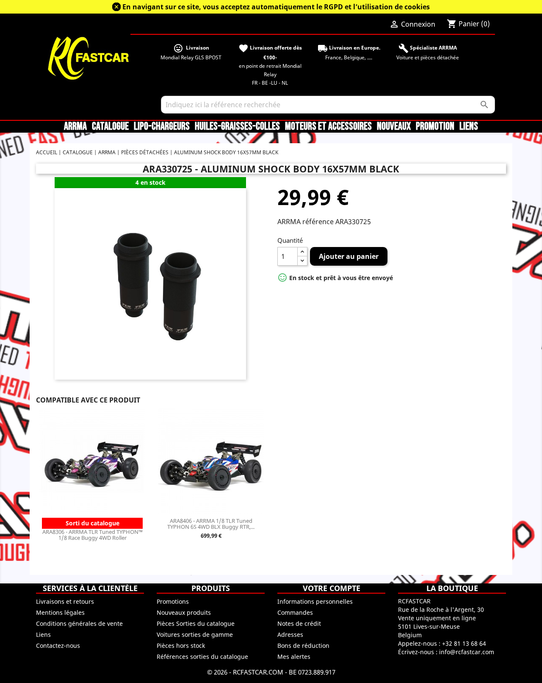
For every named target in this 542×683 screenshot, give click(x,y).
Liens (468, 127)
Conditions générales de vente (79, 623)
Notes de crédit (299, 623)
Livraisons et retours (65, 601)
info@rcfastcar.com (466, 652)
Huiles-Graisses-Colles (237, 127)
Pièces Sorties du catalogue (196, 623)
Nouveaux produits (184, 612)
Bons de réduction (303, 645)
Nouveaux (394, 127)
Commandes (295, 612)
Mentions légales (60, 612)
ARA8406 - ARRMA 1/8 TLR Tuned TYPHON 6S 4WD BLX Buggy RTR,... (210, 524)
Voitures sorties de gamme (195, 634)
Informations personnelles (315, 601)
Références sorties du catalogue (202, 656)
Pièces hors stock (181, 645)
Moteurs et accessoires (328, 127)
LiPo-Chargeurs (162, 127)
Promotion (435, 127)
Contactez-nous (58, 645)
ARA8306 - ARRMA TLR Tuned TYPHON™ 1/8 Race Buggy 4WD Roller (92, 535)
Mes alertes (293, 656)
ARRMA (75, 127)
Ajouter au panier (349, 256)
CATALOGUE (110, 127)
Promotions (173, 601)
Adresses (290, 634)
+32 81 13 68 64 (464, 643)
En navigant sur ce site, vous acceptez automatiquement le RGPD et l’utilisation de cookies (276, 6)
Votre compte (331, 588)
